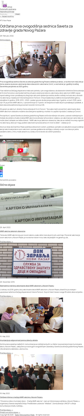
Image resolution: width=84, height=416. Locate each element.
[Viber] (42, 170)
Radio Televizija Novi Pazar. (25, 415)
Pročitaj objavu (6, 241)
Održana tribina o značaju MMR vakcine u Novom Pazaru (21, 397)
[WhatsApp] (42, 168)
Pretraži (18, 14)
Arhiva (9, 7)
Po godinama (11, 9)
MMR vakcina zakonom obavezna (12, 231)
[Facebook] (42, 173)
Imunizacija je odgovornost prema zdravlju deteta (19, 340)
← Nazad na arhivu (7, 16)
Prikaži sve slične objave (10, 412)
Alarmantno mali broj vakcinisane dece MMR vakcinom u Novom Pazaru (27, 286)
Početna (3, 9)
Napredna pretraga (7, 11)
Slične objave (6, 40)
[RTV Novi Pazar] (3, 7)
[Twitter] (42, 175)
